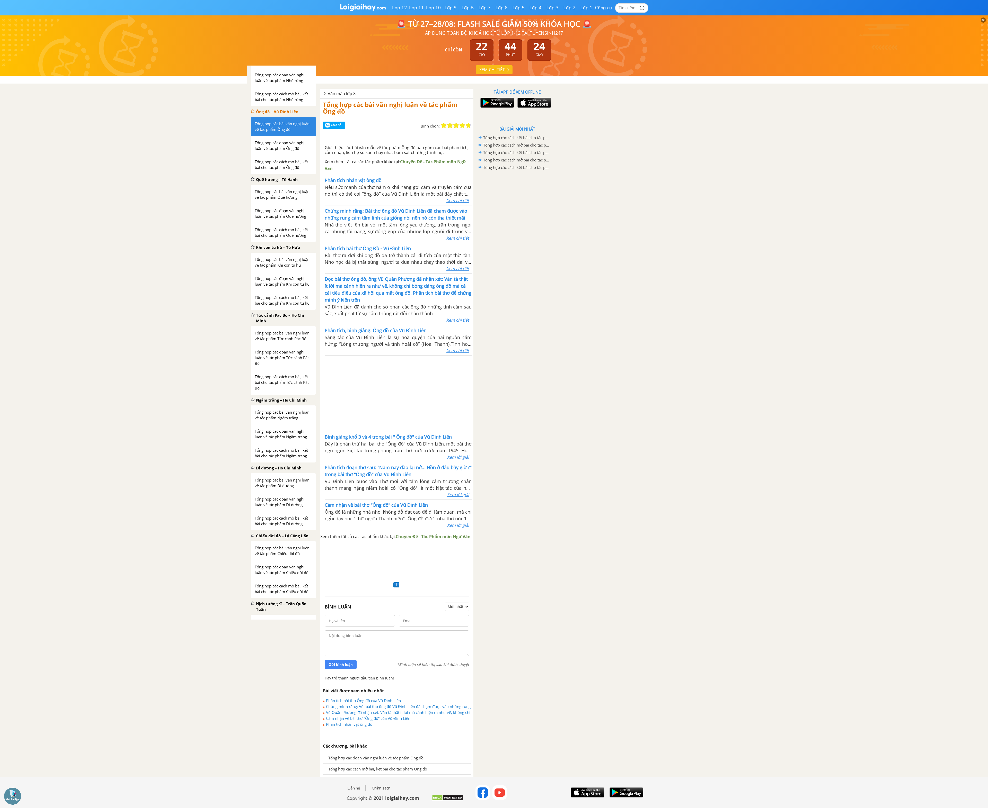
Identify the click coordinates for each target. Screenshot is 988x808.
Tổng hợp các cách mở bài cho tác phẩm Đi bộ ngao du (516, 159)
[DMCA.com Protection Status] (447, 800)
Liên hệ (353, 788)
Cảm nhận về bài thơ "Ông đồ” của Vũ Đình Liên (368, 718)
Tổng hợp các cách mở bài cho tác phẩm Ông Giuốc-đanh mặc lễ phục (516, 145)
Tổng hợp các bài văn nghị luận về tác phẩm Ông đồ (390, 107)
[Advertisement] (398, 394)
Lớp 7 (485, 8)
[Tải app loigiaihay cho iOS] (534, 103)
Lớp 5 (519, 8)
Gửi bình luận (341, 664)
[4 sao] (462, 125)
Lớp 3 (552, 8)
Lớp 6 (502, 8)
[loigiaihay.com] (363, 9)
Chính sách (381, 788)
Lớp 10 (433, 8)
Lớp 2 (569, 8)
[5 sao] (468, 125)
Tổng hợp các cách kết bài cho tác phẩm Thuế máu (516, 167)
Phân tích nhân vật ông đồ (349, 724)
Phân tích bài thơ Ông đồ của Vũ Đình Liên (363, 700)
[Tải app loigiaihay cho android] (497, 103)
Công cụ (603, 8)
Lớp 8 (468, 8)
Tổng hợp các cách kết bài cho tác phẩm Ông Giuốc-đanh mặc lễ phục (516, 137)
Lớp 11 (416, 8)
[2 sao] (450, 125)
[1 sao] (444, 125)
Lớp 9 (451, 8)
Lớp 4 (536, 8)
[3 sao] (456, 125)
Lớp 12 (399, 8)
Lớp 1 (586, 8)
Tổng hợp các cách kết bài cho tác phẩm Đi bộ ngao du (516, 152)
